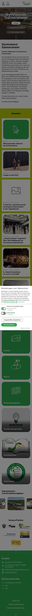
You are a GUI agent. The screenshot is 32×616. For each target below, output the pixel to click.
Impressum (21, 302)
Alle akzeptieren (9, 325)
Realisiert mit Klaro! (25, 328)
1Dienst (10, 310)
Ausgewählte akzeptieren (12, 320)
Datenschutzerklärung (10, 302)
